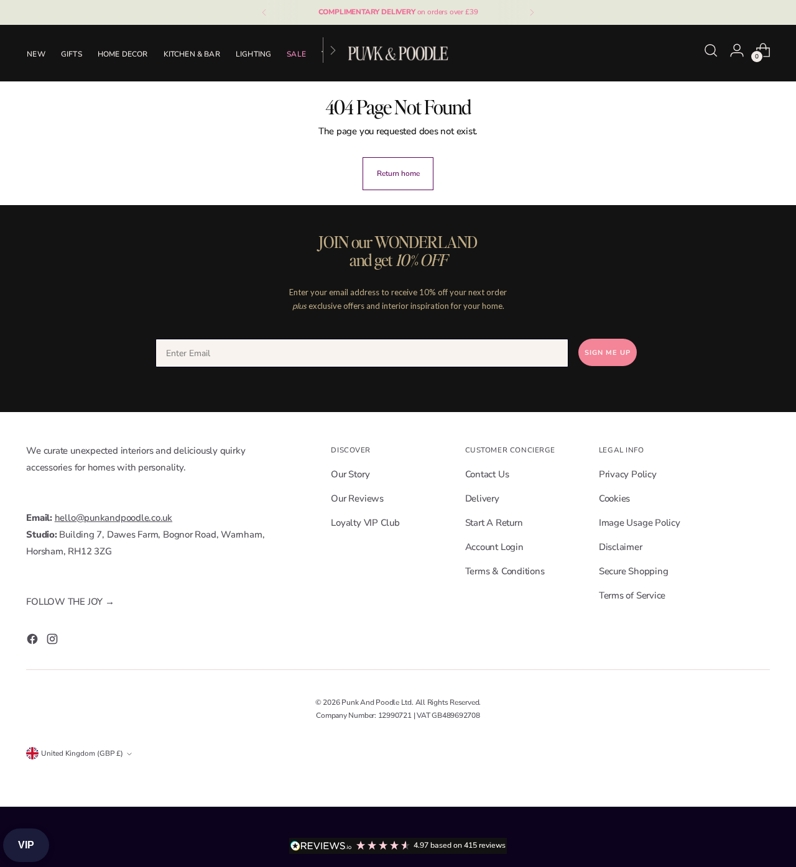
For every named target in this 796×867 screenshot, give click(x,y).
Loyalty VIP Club (365, 522)
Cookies (614, 498)
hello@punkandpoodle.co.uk (113, 517)
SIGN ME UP (608, 352)
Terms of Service (632, 595)
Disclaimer (620, 547)
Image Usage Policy (639, 522)
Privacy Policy (628, 474)
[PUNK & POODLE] (398, 53)
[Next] (531, 12)
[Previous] (264, 12)
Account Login (494, 547)
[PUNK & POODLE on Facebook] (33, 642)
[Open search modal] (710, 50)
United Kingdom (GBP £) (82, 753)
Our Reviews (357, 498)
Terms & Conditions (505, 571)
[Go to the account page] (736, 50)
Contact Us (487, 474)
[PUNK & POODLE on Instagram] (53, 642)
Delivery (482, 498)
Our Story (350, 474)
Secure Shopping (634, 571)
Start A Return (494, 522)
